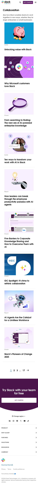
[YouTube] (24, 421)
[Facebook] (17, 421)
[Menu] (35, 2)
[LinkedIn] (10, 421)
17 (23, 370)
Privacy (3, 469)
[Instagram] (13, 421)
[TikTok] (28, 421)
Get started (28, 2)
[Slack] (6, 2)
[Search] (20, 2)
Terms (9, 469)
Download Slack (6, 465)
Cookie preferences (19, 469)
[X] (21, 421)
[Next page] (28, 370)
